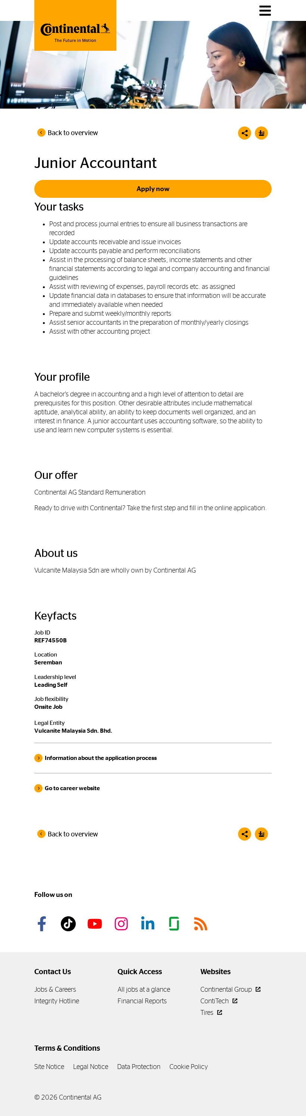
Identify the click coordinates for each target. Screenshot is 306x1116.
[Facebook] (42, 923)
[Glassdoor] (175, 923)
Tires (207, 1012)
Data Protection (138, 1066)
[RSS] (201, 923)
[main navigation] (265, 10)
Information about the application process (101, 757)
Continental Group (226, 989)
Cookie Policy (188, 1066)
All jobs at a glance (144, 989)
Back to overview (73, 133)
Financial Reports (142, 1000)
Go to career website (72, 788)
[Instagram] (122, 923)
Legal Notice (90, 1066)
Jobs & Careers (55, 989)
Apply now (153, 189)
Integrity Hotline (56, 1000)
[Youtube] (95, 923)
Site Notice (49, 1066)
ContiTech (215, 1000)
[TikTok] (69, 923)
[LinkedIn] (148, 923)
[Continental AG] (75, 25)
